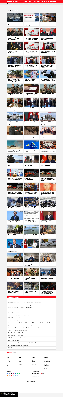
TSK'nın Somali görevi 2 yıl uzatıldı (13, 340)
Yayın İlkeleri (54, 352)
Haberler (34, 381)
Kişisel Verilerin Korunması (47, 361)
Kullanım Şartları (46, 357)
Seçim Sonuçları (34, 360)
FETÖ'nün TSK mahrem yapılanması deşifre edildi (16, 347)
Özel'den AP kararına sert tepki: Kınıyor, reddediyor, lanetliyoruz (18, 345)
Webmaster (45, 364)
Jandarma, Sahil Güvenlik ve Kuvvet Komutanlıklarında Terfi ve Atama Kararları (20, 307)
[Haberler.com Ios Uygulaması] (34, 373)
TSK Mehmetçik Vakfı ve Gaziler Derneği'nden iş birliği (16, 335)
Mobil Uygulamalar (46, 365)
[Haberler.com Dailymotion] (17, 375)
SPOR (35, 1)
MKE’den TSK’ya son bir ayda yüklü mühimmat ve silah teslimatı (18, 337)
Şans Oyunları (34, 361)
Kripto (8, 362)
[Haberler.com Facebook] (10, 373)
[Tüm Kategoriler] (7, 3)
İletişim (48, 352)
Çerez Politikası (46, 360)
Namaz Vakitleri (34, 358)
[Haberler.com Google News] (8, 373)
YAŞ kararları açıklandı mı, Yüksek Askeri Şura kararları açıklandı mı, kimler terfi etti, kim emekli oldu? (24, 320)
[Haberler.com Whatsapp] (17, 373)
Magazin (8, 360)
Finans (20, 360)
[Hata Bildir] (29, 383)
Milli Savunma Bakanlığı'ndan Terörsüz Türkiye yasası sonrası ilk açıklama (19, 315)
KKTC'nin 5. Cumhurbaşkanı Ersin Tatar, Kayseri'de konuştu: (17, 330)
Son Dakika (8, 361)
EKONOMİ (25, 1)
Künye (50, 352)
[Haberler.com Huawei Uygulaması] (43, 373)
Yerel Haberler (21, 364)
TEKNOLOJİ (34, 3)
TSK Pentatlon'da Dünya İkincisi (13, 300)
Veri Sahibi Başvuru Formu (47, 362)
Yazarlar (20, 362)
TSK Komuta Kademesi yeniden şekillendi (14, 317)
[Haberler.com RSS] (8, 375)
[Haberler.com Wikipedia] (10, 375)
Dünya (8, 365)
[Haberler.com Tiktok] (13, 375)
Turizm (20, 361)
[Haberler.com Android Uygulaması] (38, 373)
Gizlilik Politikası (46, 358)
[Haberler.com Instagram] (13, 373)
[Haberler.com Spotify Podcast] (19, 373)
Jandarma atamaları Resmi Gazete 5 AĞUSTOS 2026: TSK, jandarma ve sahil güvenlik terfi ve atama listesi (25, 302)
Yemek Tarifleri (34, 364)
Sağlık (20, 357)
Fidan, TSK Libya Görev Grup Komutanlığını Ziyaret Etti (16, 310)
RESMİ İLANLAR (46, 3)
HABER (45, 1)
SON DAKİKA (12, 3)
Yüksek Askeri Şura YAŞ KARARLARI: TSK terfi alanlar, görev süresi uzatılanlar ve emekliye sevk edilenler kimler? (26, 325)
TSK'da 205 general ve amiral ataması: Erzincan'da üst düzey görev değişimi (20, 305)
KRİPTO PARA (40, 1)
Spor (8, 358)
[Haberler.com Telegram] (15, 375)
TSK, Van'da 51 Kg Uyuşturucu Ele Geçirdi (14, 312)
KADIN (18, 3)
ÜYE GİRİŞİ (53, 1)
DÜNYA (39, 3)
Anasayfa (8, 8)
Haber (28, 381)
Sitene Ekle (45, 368)
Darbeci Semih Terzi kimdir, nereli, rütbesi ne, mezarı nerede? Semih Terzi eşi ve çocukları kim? (23, 342)
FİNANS (23, 3)
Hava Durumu (33, 357)
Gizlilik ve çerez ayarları (25, 383)
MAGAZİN (30, 1)
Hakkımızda (40, 352)
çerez (1, 393)
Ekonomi (8, 357)
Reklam (45, 352)
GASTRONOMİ (53, 3)
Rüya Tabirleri (33, 362)
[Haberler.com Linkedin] (15, 373)
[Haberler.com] (11, 352)
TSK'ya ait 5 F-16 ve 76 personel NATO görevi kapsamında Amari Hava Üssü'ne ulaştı (21, 332)
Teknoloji (20, 358)
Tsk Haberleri (13, 8)
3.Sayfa (8, 364)
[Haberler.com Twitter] (11, 373)
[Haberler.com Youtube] (11, 375)
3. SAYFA (28, 3)
